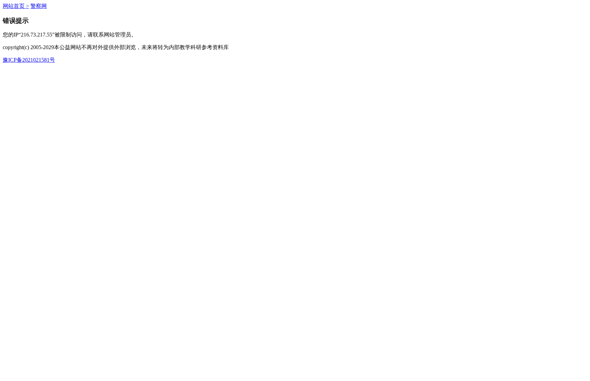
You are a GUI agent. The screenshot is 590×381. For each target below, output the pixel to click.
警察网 (38, 6)
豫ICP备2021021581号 (29, 60)
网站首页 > (16, 6)
